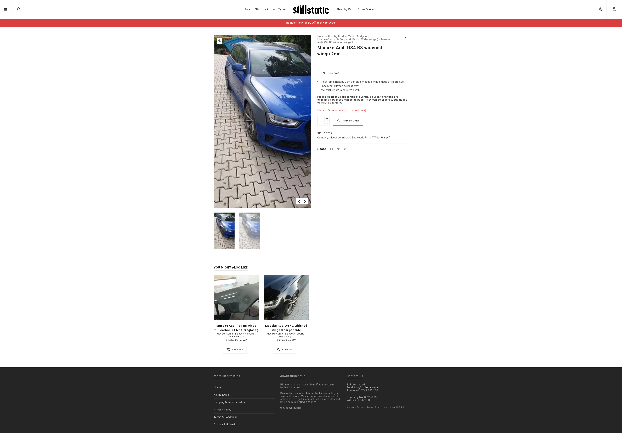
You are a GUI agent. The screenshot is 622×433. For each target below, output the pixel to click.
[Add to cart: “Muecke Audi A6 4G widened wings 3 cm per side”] (271, 313)
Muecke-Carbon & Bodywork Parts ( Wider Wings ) (347, 39)
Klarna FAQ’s (221, 394)
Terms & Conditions (225, 417)
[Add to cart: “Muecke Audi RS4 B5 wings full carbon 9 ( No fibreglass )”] (221, 313)
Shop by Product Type (341, 36)
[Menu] (5, 9)
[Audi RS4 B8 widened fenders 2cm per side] (219, 41)
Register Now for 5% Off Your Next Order (311, 22)
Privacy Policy (222, 409)
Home (320, 36)
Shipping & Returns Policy (229, 402)
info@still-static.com (367, 387)
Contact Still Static (225, 424)
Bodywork (363, 36)
